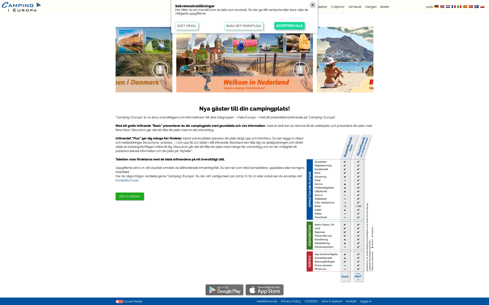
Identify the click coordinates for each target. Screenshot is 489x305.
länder (384, 7)
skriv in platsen (129, 196)
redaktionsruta (267, 301)
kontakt (351, 301)
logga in (366, 301)
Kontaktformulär (127, 180)
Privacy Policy (291, 301)
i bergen (370, 7)
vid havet (354, 7)
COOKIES (311, 301)
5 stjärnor (338, 7)
